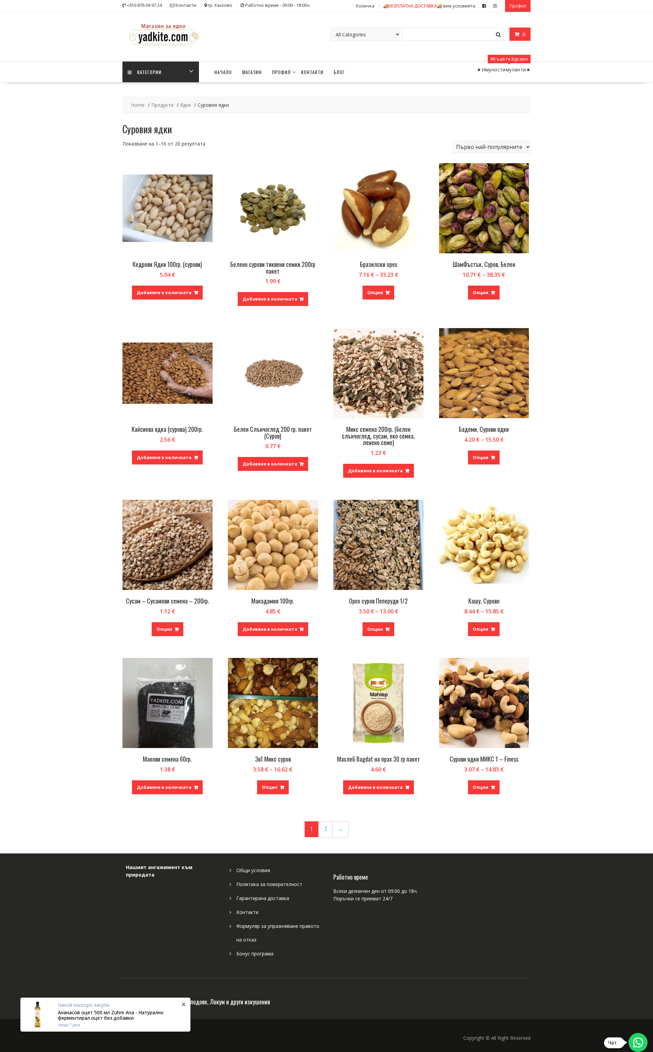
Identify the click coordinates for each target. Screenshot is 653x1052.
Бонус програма (254, 953)
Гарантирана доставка (262, 898)
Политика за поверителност (269, 884)
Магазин (252, 71)
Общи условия (253, 870)
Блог (339, 71)
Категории (149, 71)
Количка (365, 6)
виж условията (429, 6)
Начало (223, 71)
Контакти (312, 71)
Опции (375, 292)
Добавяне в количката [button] (164, 292)
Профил (517, 6)
